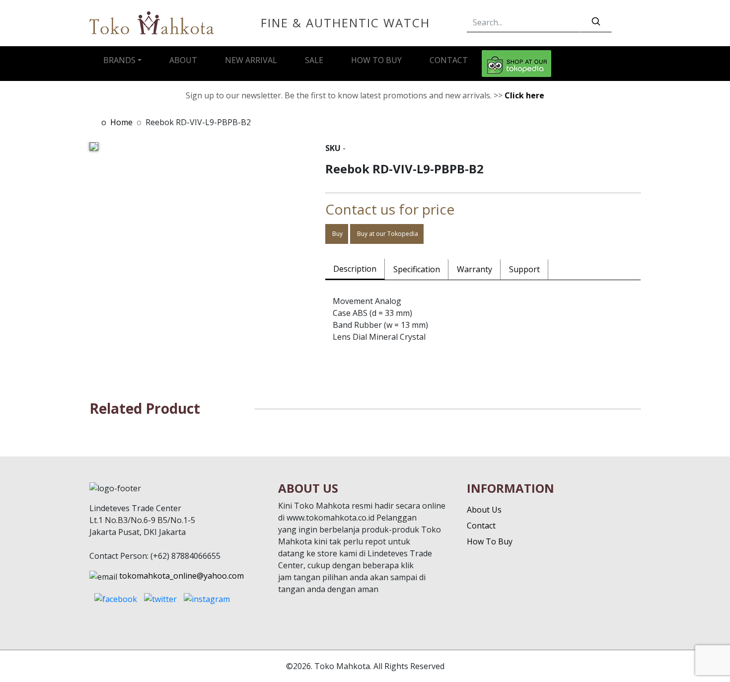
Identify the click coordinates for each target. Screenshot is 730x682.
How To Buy (489, 541)
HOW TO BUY (376, 60)
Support (524, 269)
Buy (337, 233)
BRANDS (119, 60)
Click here (524, 95)
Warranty (474, 269)
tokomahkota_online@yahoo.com (181, 575)
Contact (481, 525)
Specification (416, 269)
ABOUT (183, 60)
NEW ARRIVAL (251, 60)
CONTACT (449, 60)
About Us (484, 509)
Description (354, 268)
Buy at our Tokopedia (387, 233)
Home (121, 122)
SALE (314, 60)
